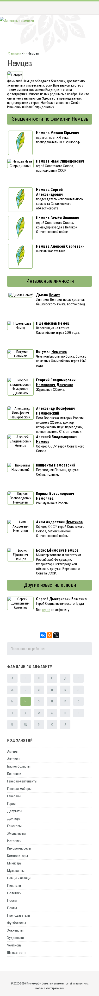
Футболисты (16, 923)
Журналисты (16, 833)
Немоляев (45, 498)
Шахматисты (16, 953)
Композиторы (17, 856)
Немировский (47, 413)
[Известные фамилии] (17, 21)
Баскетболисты (19, 766)
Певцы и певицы (19, 878)
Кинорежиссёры (19, 848)
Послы (12, 900)
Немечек (59, 351)
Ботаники (14, 774)
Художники (15, 938)
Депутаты (14, 811)
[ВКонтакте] (43, 635)
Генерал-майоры (19, 789)
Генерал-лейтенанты (22, 781)
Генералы (14, 796)
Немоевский (64, 465)
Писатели (14, 885)
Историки (14, 841)
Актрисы (13, 759)
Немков (42, 441)
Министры (14, 863)
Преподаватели (18, 915)
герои (46, 610)
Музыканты (16, 871)
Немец (63, 323)
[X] (56, 635)
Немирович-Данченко (54, 385)
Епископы (14, 826)
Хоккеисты (15, 930)
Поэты (12, 908)
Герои (11, 803)
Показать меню (88, 7)
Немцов (72, 550)
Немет (54, 295)
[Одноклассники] (49, 635)
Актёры (12, 751)
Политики (14, 893)
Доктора (13, 818)
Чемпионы (14, 945)
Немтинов (74, 522)
